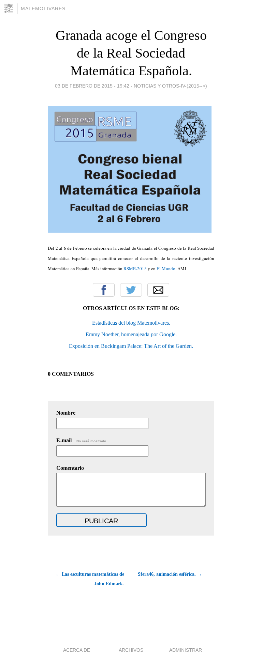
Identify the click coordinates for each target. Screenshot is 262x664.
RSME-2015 (135, 268)
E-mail (81, 440)
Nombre (65, 413)
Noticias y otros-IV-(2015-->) (170, 86)
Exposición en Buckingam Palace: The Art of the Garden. (131, 346)
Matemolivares (43, 8)
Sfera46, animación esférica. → (170, 574)
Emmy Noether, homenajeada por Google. (131, 334)
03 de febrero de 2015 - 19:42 (92, 86)
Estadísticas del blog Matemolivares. (131, 323)
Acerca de (76, 650)
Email (158, 290)
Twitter (131, 290)
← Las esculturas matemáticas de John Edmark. (90, 579)
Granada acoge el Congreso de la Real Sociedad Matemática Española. (131, 53)
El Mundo (166, 268)
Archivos (131, 650)
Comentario (70, 468)
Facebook (104, 290)
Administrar (185, 650)
